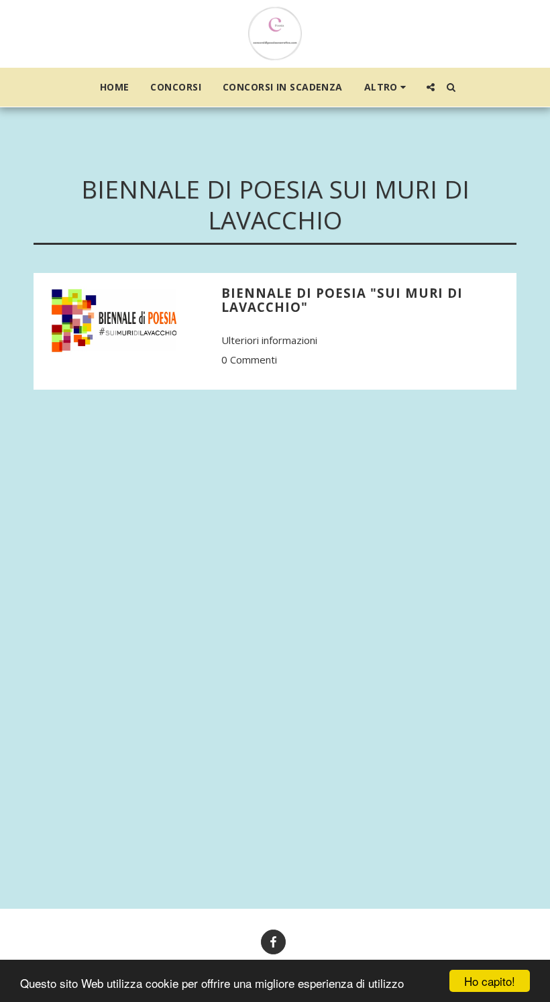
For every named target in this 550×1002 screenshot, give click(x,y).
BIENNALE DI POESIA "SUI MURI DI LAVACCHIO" (342, 299)
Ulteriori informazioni (269, 340)
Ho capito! (489, 980)
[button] (430, 87)
